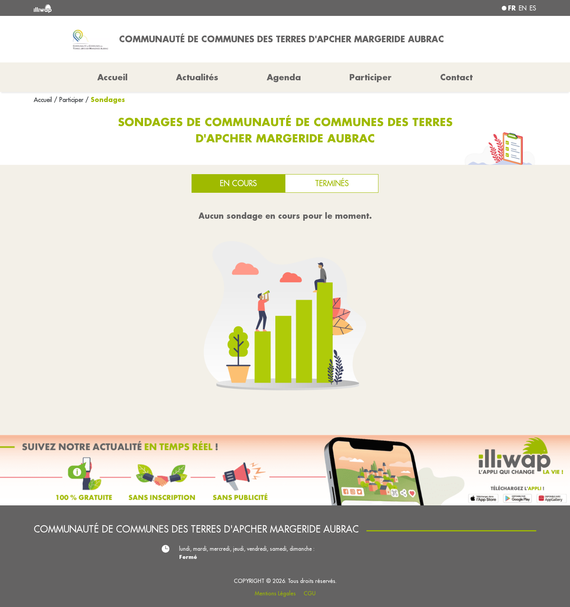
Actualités (197, 77)
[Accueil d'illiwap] (135, 8)
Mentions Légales (275, 593)
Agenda (284, 77)
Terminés (332, 183)
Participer (370, 77)
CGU (310, 593)
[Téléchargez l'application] (285, 470)
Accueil (44, 100)
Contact (456, 77)
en (523, 8)
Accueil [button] (112, 77)
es (533, 8)
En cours (238, 183)
